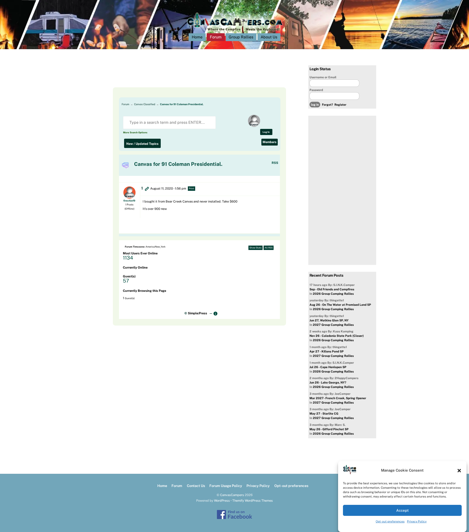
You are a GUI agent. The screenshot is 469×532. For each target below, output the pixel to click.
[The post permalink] (146, 188)
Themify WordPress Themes (252, 500)
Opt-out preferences (390, 521)
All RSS (269, 247)
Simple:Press (197, 313)
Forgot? (327, 104)
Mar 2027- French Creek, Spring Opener (337, 398)
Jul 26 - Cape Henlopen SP (327, 367)
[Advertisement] (193, 76)
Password (316, 90)
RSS (275, 163)
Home (197, 37)
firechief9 (129, 200)
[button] (459, 470)
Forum (216, 37)
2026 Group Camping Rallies (333, 293)
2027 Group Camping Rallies (333, 325)
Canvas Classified (144, 104)
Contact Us (196, 486)
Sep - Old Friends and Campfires (331, 289)
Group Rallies (241, 37)
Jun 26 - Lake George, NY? (327, 382)
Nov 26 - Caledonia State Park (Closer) (336, 336)
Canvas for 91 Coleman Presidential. (181, 104)
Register (340, 104)
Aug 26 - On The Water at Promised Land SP (340, 304)
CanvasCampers (232, 495)
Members (270, 142)
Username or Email (322, 77)
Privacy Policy (416, 521)
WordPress (222, 500)
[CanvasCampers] (235, 32)
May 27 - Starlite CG (323, 413)
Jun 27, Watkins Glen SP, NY (329, 320)
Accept (402, 510)
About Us (269, 37)
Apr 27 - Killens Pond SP (326, 351)
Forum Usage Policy (225, 486)
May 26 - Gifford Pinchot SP (329, 429)
